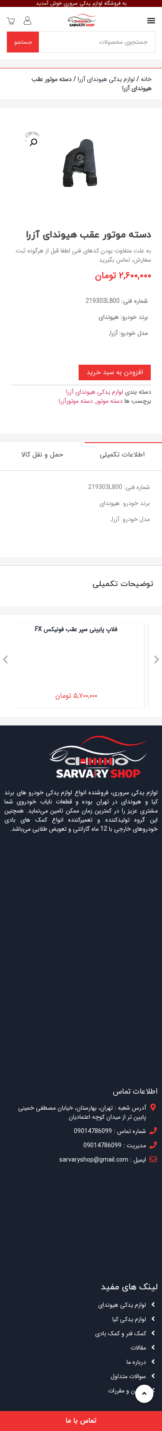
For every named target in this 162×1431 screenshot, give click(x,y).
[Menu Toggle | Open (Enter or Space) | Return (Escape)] (151, 20)
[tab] (123, 454)
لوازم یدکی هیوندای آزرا (106, 79)
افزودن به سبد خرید (114, 372)
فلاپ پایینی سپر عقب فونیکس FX (81, 629)
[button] (5, 659)
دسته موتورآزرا (76, 401)
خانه (146, 79)
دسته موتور (109, 401)
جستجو (23, 42)
